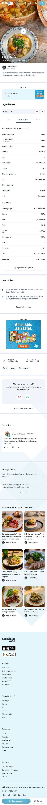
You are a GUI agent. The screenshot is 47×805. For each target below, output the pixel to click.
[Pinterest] (19, 795)
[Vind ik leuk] (27, 397)
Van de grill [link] (6, 701)
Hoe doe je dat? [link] (7, 773)
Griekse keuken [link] (7, 714)
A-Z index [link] (5, 684)
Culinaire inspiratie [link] (8, 767)
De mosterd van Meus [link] (10, 770)
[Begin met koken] (23, 31)
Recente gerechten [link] (9, 671)
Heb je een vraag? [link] (12, 787)
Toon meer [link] (23, 493)
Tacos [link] (4, 711)
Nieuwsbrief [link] (6, 681)
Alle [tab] (9, 120)
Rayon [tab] (38, 120)
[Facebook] (4, 795)
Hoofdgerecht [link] (7, 740)
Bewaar (40, 801)
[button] (5, 368)
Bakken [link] (4, 704)
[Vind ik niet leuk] (19, 397)
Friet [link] (3, 707)
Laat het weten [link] (28, 408)
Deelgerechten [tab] (23, 120)
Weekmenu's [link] (6, 674)
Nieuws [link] (4, 777)
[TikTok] (9, 795)
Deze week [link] (6, 668)
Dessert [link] (5, 744)
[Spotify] (24, 795)
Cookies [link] (4, 791)
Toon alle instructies (23, 307)
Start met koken (17, 801)
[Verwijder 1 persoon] (37, 111)
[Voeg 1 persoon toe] (42, 111)
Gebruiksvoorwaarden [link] (36, 787)
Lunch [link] (4, 734)
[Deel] (30, 3)
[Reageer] (12, 447)
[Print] (35, 3)
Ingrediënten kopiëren (25, 268)
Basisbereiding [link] (7, 747)
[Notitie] (25, 3)
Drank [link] (4, 750)
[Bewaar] (19, 514)
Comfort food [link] (7, 678)
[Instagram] (14, 795)
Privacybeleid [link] (23, 787)
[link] (7, 3)
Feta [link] (3, 717)
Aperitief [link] (5, 737)
